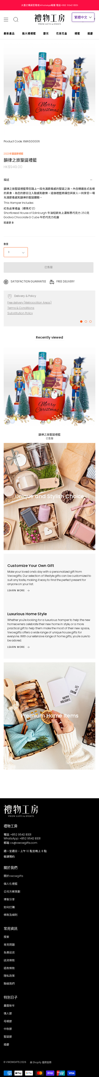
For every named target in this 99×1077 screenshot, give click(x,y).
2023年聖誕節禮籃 (13, 153)
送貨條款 (9, 960)
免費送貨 (9, 952)
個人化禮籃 (10, 884)
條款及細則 (10, 915)
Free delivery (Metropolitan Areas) (29, 302)
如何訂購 (9, 907)
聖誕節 (8, 1037)
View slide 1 (81, 321)
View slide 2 (86, 321)
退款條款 (9, 968)
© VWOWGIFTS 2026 (15, 1062)
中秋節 (8, 1029)
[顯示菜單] (6, 19)
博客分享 (9, 899)
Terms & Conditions (20, 308)
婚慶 (6, 1044)
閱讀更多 (9, 223)
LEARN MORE (16, 590)
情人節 (8, 1013)
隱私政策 (9, 976)
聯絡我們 (9, 983)
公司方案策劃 (12, 891)
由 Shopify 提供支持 (40, 1062)
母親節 (8, 1021)
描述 (6, 180)
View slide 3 (90, 321)
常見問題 (9, 945)
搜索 (6, 937)
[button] (83, 17)
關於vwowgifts (13, 876)
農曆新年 (9, 1006)
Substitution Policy (20, 313)
